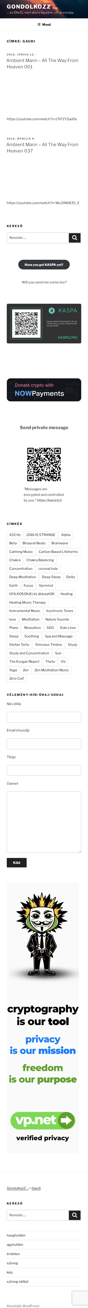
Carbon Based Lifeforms (58, 552)
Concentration (20, 569)
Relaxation (32, 628)
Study (72, 645)
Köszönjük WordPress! (23, 1306)
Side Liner (68, 628)
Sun (58, 653)
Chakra (15, 560)
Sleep (14, 636)
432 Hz (15, 535)
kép (10, 1272)
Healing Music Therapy (27, 602)
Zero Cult (16, 678)
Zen (26, 670)
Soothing (31, 636)
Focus (28, 586)
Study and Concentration (29, 653)
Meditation (30, 619)
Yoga (13, 670)
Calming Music (21, 552)
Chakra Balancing (40, 560)
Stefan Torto (19, 645)
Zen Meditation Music (52, 670)
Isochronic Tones (59, 611)
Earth (13, 586)
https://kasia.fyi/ (49, 500)
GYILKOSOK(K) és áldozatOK (32, 594)
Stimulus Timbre (48, 645)
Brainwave (59, 543)
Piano (13, 628)
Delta (70, 577)
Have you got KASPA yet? (44, 265)
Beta (13, 543)
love (12, 619)
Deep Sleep (51, 577)
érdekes (13, 1254)
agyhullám (15, 1245)
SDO (50, 628)
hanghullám (16, 1235)
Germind (46, 586)
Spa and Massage (59, 636)
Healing (66, 594)
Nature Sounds (57, 619)
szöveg (12, 1263)
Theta (50, 662)
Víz (63, 662)
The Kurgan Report (24, 662)
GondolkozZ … (32, 6)
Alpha (65, 535)
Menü (46, 24)
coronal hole (48, 569)
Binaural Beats (34, 543)
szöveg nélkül (17, 1282)
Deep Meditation (22, 577)
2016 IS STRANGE (40, 535)
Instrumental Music (24, 611)
